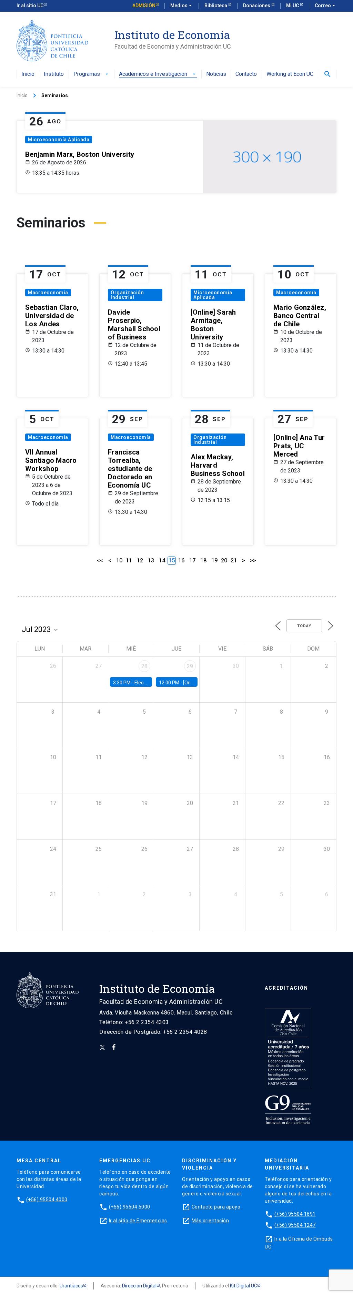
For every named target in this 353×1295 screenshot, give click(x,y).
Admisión (143, 5)
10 (119, 560)
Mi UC (293, 5)
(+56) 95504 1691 (295, 1214)
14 (162, 560)
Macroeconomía (48, 292)
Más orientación (210, 1220)
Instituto (54, 74)
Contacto (246, 74)
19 (214, 560)
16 (181, 560)
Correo (325, 5)
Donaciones (257, 5)
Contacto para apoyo (216, 1207)
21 (234, 560)
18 (203, 560)
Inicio (27, 74)
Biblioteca (216, 5)
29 (190, 666)
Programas (91, 74)
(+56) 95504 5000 (129, 1207)
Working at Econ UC (289, 74)
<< (100, 560)
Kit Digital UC (243, 1285)
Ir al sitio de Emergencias (138, 1220)
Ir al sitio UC (30, 5)
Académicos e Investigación (158, 74)
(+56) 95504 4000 (47, 1199)
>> (253, 560)
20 (224, 560)
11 (129, 560)
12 (140, 560)
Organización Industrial (127, 295)
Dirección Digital (139, 1285)
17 (192, 560)
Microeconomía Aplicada (58, 139)
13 (151, 560)
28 (144, 666)
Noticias (216, 74)
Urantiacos (71, 1285)
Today (304, 626)
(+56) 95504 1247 (295, 1225)
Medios (181, 5)
